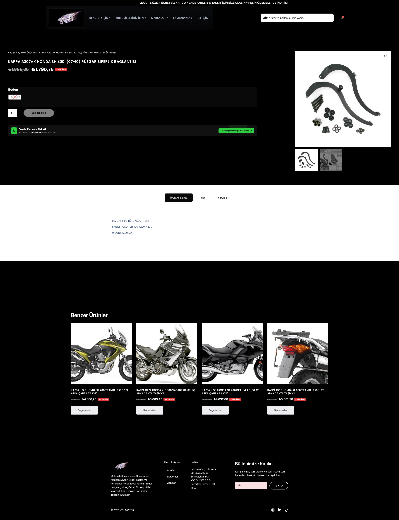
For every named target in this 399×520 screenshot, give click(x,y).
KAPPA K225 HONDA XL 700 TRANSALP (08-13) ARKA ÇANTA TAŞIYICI (99, 392)
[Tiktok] (286, 510)
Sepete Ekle (38, 113)
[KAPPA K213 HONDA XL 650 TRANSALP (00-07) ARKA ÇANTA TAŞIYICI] (297, 353)
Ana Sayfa (13, 52)
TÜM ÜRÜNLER (29, 52)
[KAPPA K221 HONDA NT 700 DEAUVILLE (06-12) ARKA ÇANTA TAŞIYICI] (232, 353)
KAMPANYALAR (182, 18)
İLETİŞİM (203, 18)
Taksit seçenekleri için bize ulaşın (236, 130)
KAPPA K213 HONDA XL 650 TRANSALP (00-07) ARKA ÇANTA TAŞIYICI (295, 392)
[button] (386, 56)
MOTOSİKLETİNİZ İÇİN (131, 18)
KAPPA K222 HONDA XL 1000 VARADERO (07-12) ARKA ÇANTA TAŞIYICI (165, 392)
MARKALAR (159, 18)
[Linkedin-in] (279, 510)
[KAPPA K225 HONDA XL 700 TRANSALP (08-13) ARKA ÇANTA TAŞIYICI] (101, 353)
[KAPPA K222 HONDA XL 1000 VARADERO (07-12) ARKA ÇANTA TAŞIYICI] (166, 353)
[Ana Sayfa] (67, 18)
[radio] (15, 97)
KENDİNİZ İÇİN (99, 18)
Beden (13, 89)
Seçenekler (84, 410)
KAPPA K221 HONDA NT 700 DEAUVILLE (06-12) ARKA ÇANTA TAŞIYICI (231, 392)
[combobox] (297, 18)
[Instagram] (273, 510)
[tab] (179, 197)
